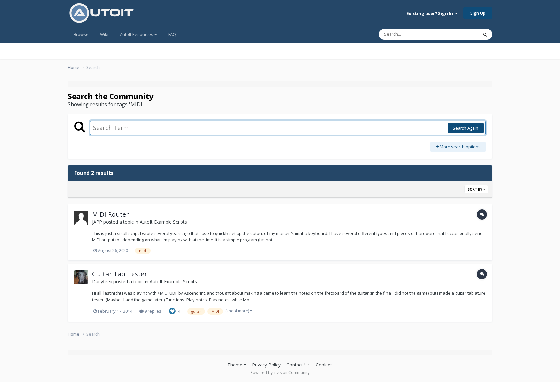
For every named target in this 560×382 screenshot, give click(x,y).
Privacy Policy (266, 365)
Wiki (104, 34)
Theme (236, 365)
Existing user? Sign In (430, 13)
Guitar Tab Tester (119, 274)
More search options (460, 147)
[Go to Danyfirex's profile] (81, 277)
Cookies (324, 365)
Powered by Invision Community (280, 372)
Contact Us (298, 365)
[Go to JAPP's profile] (81, 218)
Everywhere (458, 34)
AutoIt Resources (137, 34)
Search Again (465, 128)
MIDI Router (110, 214)
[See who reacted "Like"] (172, 311)
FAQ (172, 34)
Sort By (475, 189)
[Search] (485, 34)
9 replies (152, 311)
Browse (81, 34)
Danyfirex (102, 281)
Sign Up (477, 13)
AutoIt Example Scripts (163, 222)
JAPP (97, 222)
